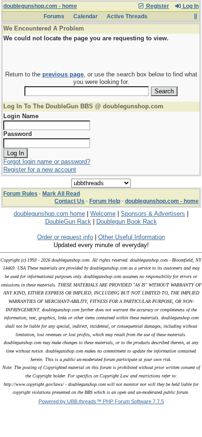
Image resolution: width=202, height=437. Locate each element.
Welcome (103, 213)
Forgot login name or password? (46, 161)
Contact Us (69, 201)
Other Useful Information (131, 237)
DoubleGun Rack (68, 221)
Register (157, 6)
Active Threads (127, 16)
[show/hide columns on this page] (195, 16)
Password (17, 133)
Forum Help (104, 201)
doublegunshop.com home (49, 213)
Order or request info (65, 237)
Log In (190, 6)
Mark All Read (61, 193)
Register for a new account (39, 169)
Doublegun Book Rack (126, 221)
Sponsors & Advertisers (153, 213)
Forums (54, 16)
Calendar (85, 16)
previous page (63, 74)
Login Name (21, 116)
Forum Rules (20, 193)
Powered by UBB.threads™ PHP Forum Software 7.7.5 (101, 401)
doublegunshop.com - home (40, 6)
